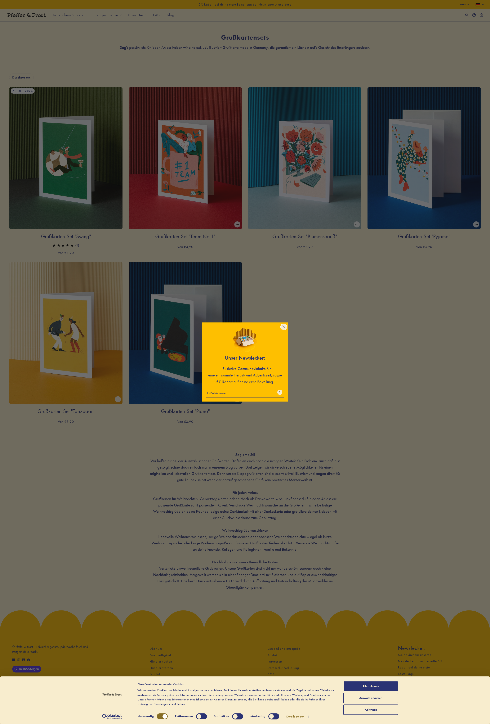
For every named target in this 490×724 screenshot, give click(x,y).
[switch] (201, 716)
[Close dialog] (284, 327)
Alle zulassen (371, 686)
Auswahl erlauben (370, 698)
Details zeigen (295, 716)
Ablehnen (371, 710)
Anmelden (279, 392)
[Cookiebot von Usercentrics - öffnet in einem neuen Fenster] (112, 716)
